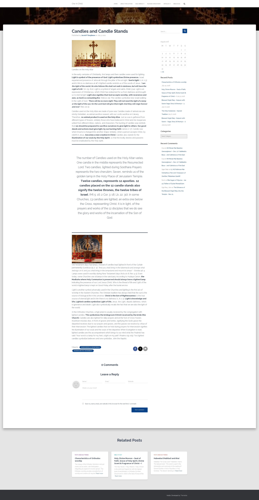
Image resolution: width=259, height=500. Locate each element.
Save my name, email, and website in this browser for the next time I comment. (110, 404)
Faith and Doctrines (82, 455)
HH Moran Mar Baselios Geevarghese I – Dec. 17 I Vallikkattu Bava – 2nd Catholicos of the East (174, 151)
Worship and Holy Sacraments (83, 350)
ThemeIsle (184, 495)
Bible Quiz (177, 3)
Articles (166, 3)
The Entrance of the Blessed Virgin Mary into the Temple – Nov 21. (173, 191)
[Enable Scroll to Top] (255, 495)
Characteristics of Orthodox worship (174, 82)
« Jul (162, 72)
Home (115, 3)
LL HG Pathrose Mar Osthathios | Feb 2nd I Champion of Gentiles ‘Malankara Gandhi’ (174, 173)
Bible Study (118, 455)
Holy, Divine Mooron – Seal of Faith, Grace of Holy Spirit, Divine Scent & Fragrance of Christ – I (174, 93)
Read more (99, 473)
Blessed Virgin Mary (154, 3)
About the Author (126, 3)
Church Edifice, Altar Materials (90, 347)
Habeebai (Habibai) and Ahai (166, 458)
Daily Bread (139, 3)
